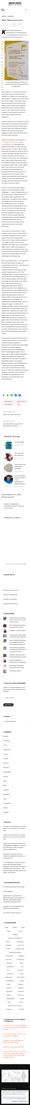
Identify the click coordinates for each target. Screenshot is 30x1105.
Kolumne (20, 970)
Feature (5, 736)
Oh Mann (8, 988)
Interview (8, 959)
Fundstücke (7, 750)
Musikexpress (10, 981)
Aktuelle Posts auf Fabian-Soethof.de (14, 1020)
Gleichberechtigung (15, 952)
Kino (22, 966)
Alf (9, 192)
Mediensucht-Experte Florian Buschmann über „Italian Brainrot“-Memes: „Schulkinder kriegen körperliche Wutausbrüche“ (14, 899)
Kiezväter (6, 767)
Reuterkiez (9, 991)
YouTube (21, 1009)
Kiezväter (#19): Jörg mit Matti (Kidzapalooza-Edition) (13, 425)
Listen (5, 781)
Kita (19, 404)
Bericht (15, 927)
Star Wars (20, 995)
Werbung (9, 1009)
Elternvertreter (21, 401)
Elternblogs (20, 941)
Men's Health (21, 977)
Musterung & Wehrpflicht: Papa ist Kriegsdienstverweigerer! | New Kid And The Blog (14, 845)
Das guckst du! (8, 858)
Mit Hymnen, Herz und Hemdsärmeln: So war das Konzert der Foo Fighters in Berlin (15, 1027)
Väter (21, 1002)
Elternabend (8, 401)
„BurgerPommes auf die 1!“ (17, 630)
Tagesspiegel (10, 998)
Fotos (5, 745)
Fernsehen (6, 741)
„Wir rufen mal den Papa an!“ (12, 913)
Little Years (8, 977)
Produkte (6, 790)
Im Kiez (5, 754)
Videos (5, 808)
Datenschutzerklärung (10, 604)
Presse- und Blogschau (10, 595)
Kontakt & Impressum (10, 599)
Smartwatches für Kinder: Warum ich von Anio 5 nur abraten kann (17, 620)
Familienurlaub (20, 949)
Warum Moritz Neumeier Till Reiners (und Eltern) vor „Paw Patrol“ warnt (18, 650)
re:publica (21, 988)
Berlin (23, 927)
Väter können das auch (15, 1005)
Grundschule (9, 956)
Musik (5, 785)
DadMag (15, 934)
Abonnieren (8, 705)
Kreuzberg (10, 973)
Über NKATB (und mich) (10, 590)
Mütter (22, 981)
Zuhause (5, 812)
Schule (8, 995)
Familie (8, 949)
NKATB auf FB (9, 575)
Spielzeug (6, 794)
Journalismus (20, 959)
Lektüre (5, 776)
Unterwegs (10, 16)
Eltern (8, 941)
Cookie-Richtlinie (21, 1098)
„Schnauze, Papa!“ (15, 671)
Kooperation (7, 772)
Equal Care (21, 945)
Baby (6, 927)
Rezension (21, 991)
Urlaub (22, 998)
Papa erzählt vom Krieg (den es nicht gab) (20, 466)
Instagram (21, 956)
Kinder (21, 963)
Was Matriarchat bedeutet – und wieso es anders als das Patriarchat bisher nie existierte (14, 871)
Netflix (9, 984)
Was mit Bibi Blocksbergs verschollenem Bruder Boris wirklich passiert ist (17, 642)
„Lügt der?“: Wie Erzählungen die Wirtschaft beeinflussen (13, 907)
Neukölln (20, 984)
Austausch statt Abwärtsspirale (13, 1047)
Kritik (21, 973)
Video (9, 1002)
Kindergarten (9, 404)
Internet (5, 763)
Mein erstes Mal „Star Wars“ (12, 414)
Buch (8, 931)
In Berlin (4, 16)
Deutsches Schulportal (15, 938)
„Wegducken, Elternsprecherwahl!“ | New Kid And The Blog (14, 506)
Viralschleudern (14, 142)
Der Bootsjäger (19, 442)
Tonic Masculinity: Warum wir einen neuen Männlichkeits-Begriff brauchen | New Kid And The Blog (14, 864)
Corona (20, 931)
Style (4, 799)
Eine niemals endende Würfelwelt (13, 887)
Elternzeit (9, 945)
